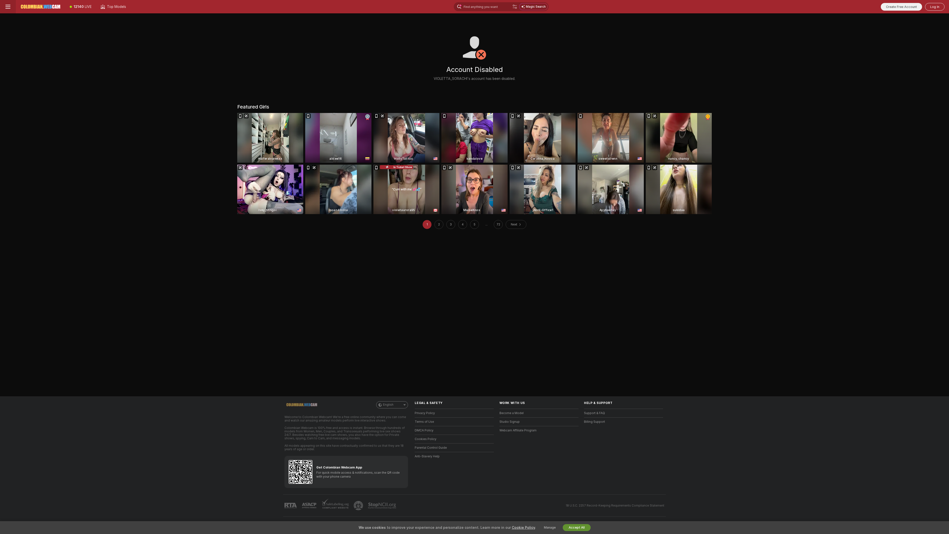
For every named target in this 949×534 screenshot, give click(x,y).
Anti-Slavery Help (427, 456)
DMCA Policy (424, 430)
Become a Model (511, 413)
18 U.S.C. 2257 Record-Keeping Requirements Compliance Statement (615, 505)
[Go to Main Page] (40, 6)
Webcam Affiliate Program (518, 430)
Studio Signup (509, 421)
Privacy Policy (425, 413)
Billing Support (594, 421)
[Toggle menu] (8, 6)
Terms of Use (424, 421)
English (388, 404)
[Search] (514, 6)
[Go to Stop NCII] (382, 506)
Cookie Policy (523, 528)
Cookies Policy (425, 439)
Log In (934, 7)
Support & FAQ (594, 413)
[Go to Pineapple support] (359, 505)
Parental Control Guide (431, 447)
